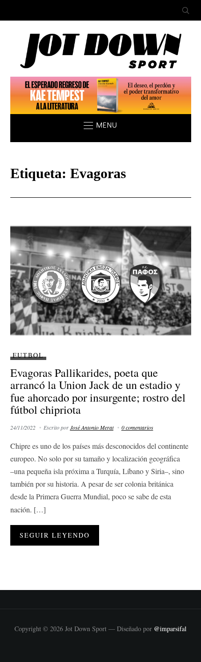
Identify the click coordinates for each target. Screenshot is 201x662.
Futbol (28, 355)
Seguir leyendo (55, 535)
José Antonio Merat (92, 427)
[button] (100, 125)
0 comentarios (137, 427)
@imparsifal (170, 628)
